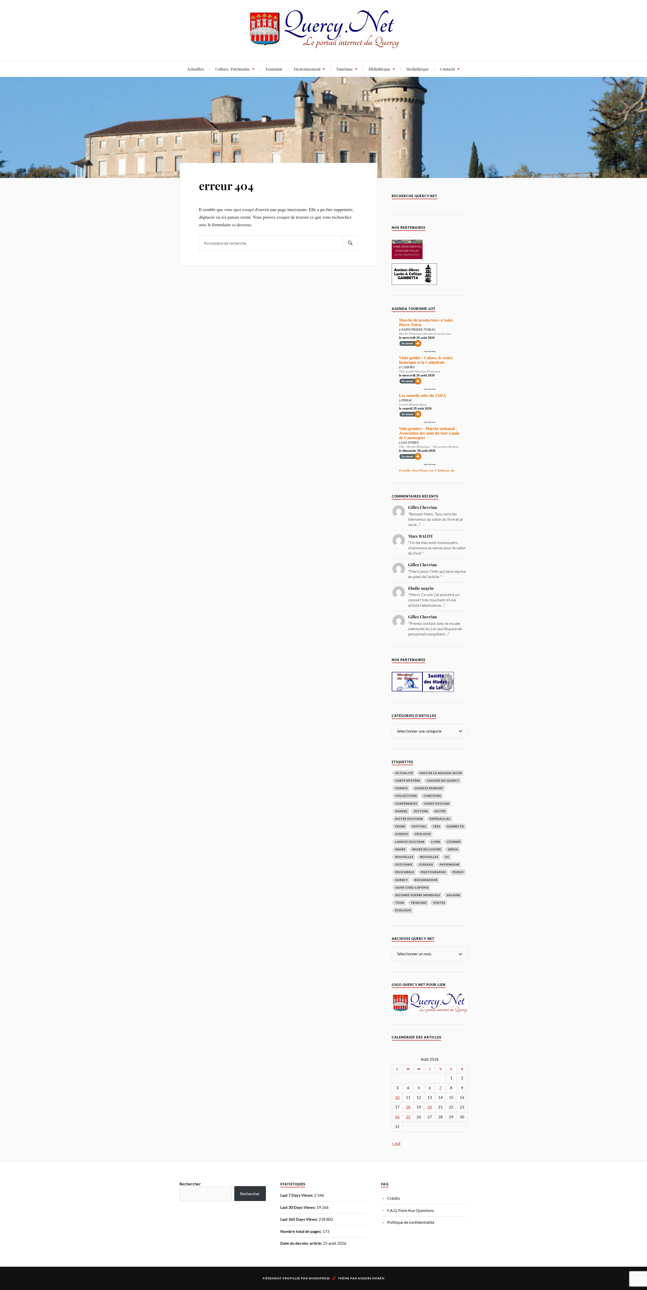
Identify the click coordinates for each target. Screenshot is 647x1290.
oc (447, 856)
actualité (404, 773)
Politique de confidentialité (410, 1222)
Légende (454, 841)
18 (408, 1107)
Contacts (447, 69)
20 (429, 1107)
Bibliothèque (379, 69)
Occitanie (403, 864)
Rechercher (190, 1183)
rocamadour (425, 879)
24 (397, 1117)
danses (401, 811)
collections (406, 795)
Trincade (419, 902)
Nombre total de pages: (301, 1231)
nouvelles (429, 856)
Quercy (401, 879)
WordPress (319, 1278)
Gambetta (455, 826)
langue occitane (410, 841)
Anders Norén (371, 1278)
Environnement (307, 69)
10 (397, 1097)
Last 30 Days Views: (298, 1207)
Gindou (401, 833)
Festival (419, 826)
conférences (406, 803)
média (453, 849)
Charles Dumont (428, 788)
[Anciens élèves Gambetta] (414, 283)
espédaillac (440, 818)
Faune (400, 826)
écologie (403, 910)
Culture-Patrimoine (232, 69)
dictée (440, 811)
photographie (433, 872)
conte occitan (436, 803)
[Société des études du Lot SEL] (438, 690)
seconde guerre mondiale (417, 895)
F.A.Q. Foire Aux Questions (410, 1210)
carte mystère (407, 780)
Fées (436, 826)
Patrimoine (449, 864)
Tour (399, 902)
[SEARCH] (350, 243)
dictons (421, 811)
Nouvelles (404, 856)
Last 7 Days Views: (297, 1195)
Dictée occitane (409, 818)
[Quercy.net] (323, 45)
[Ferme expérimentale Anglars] (407, 257)
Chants (401, 788)
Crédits (393, 1198)
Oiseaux (426, 864)
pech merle (404, 872)
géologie (423, 833)
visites (439, 902)
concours (432, 795)
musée (400, 849)
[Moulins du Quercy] (407, 689)
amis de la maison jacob (441, 773)
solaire (453, 895)
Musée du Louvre (426, 849)
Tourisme (344, 69)
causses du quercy (443, 780)
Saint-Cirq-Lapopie (412, 887)
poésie (458, 872)
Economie (274, 69)
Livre (435, 841)
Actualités (195, 69)
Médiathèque (417, 69)
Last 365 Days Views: (299, 1219)
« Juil (396, 1143)
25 (408, 1117)
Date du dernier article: (301, 1243)
